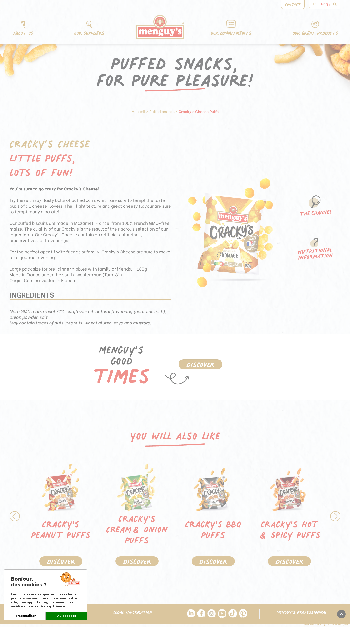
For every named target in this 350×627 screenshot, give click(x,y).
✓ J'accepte (66, 615)
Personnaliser (24, 615)
